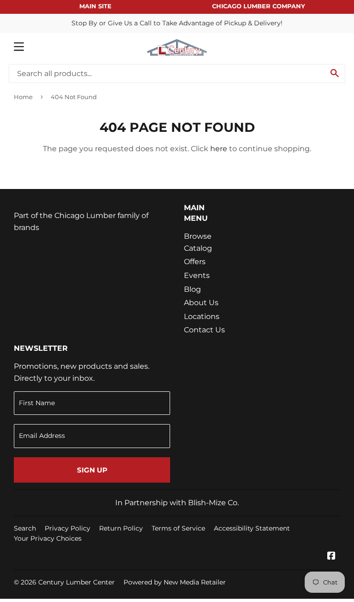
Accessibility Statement (252, 528)
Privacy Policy (67, 528)
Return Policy (121, 528)
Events (197, 275)
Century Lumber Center (76, 582)
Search (25, 528)
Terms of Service (178, 528)
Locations (201, 316)
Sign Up (92, 470)
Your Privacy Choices (48, 538)
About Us (201, 302)
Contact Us (204, 329)
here (218, 148)
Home (23, 96)
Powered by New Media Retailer (175, 582)
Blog (192, 289)
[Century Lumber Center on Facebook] (331, 556)
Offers (195, 261)
